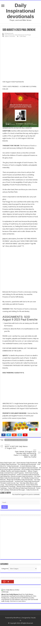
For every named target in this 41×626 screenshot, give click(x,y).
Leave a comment (10, 36)
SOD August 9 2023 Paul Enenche (16, 440)
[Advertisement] (20, 59)
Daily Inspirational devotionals (20, 11)
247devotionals (8, 33)
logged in (23, 494)
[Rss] (20, 620)
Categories (5, 568)
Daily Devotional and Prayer (23, 35)
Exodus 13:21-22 (11, 138)
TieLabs (33, 618)
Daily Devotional (9, 35)
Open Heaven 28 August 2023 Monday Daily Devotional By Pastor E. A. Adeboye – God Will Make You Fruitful (25, 453)
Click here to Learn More (18, 601)
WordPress (17, 618)
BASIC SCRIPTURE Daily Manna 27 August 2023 (16, 446)
